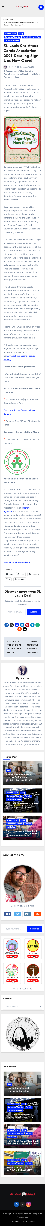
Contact (24, 1221)
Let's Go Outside (12, 40)
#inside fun (34, 74)
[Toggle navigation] (3, 7)
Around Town (10, 34)
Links (32, 1221)
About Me (14, 1221)
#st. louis (8, 77)
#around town (12, 71)
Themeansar (22, 1217)
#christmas (8, 74)
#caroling (29, 71)
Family (26, 37)
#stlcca (15, 77)
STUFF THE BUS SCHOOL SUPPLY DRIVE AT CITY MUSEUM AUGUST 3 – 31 (20, 1170)
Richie (13, 67)
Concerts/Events (12, 37)
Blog (21, 34)
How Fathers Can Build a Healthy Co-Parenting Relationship (18, 777)
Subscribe (34, 612)
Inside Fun (35, 37)
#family (25, 74)
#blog (21, 71)
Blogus (36, 1214)
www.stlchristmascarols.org (17, 562)
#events (17, 74)
